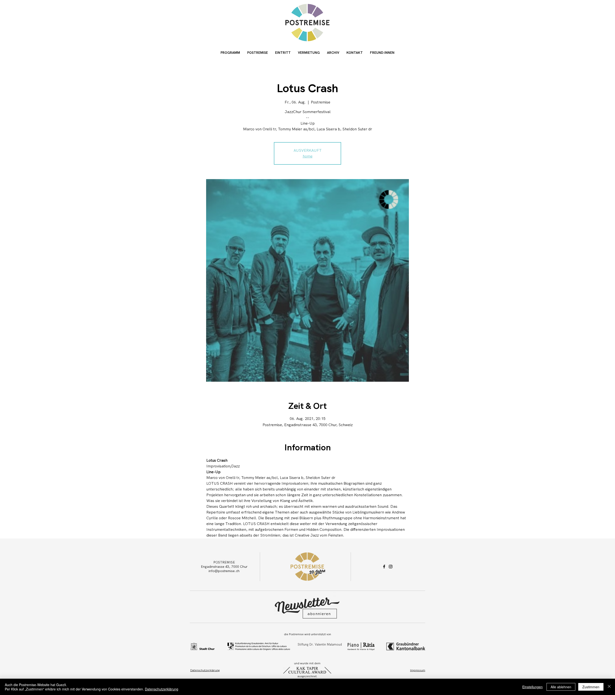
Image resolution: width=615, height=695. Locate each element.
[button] (320, 613)
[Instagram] (390, 566)
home (308, 156)
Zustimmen (590, 686)
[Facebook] (384, 566)
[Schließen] (609, 687)
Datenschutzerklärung (161, 689)
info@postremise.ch (224, 571)
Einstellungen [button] (532, 686)
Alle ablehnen (561, 686)
